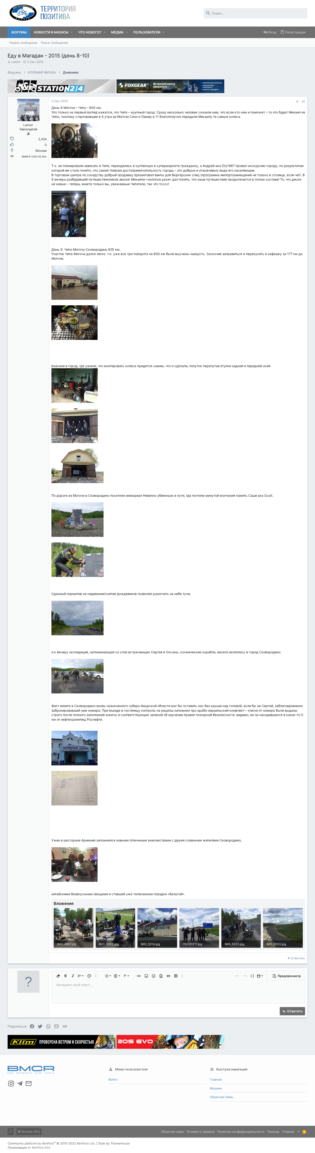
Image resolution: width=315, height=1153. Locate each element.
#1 (303, 101)
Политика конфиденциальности (240, 1131)
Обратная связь (221, 1097)
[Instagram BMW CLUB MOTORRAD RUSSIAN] (11, 1083)
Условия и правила (200, 1131)
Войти (113, 1079)
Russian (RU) (30, 1131)
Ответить (298, 958)
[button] (71, 32)
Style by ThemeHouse (114, 1143)
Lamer (16, 62)
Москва (41, 150)
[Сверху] (298, 1131)
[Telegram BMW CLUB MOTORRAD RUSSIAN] (19, 1083)
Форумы (216, 1088)
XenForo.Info (41, 1147)
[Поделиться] (297, 101)
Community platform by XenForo (51, 1143)
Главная (216, 1079)
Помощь (273, 1131)
